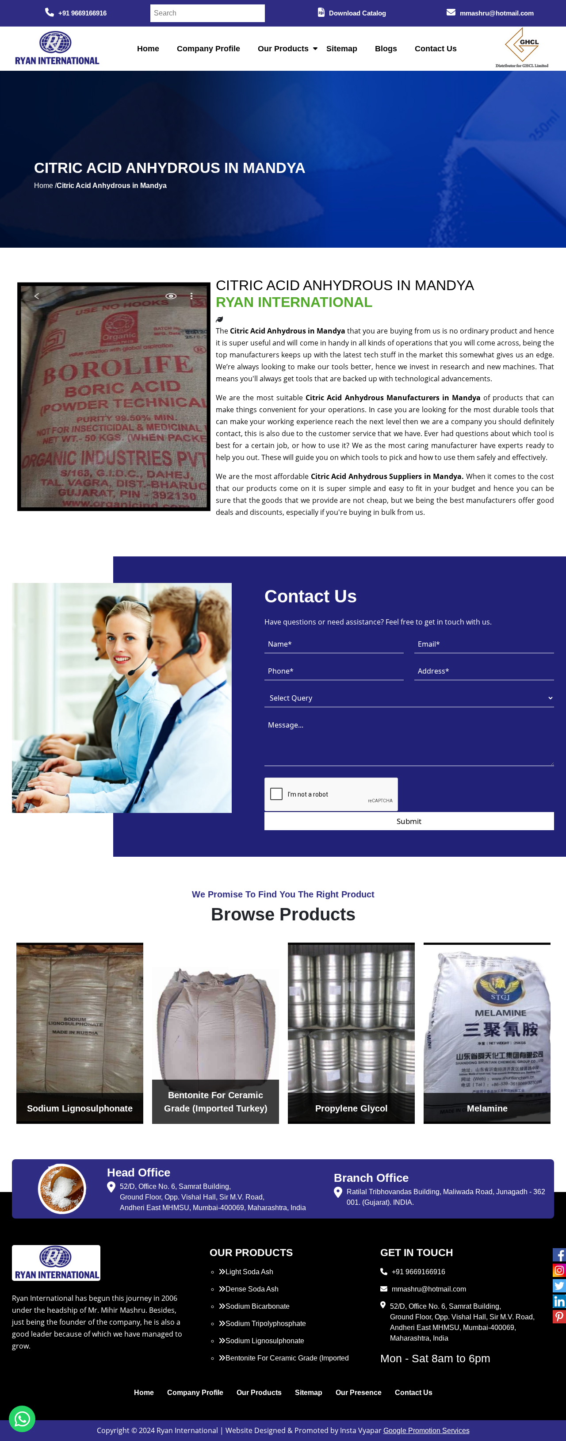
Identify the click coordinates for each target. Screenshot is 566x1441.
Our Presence (359, 1392)
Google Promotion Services (426, 1430)
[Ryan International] (56, 48)
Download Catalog (357, 13)
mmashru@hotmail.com (497, 13)
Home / (45, 185)
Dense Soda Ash (252, 1289)
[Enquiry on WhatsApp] (22, 1419)
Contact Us (436, 48)
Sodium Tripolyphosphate (266, 1323)
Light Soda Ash (249, 1272)
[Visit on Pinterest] (559, 1316)
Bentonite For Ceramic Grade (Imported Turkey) (283, 1363)
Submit (409, 821)
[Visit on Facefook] (559, 1254)
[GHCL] (522, 49)
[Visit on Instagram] (559, 1270)
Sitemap (341, 48)
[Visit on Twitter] (559, 1285)
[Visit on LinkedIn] (559, 1301)
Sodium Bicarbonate (258, 1306)
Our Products (283, 48)
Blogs (386, 48)
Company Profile (208, 48)
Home (148, 48)
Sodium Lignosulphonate (265, 1341)
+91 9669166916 (82, 13)
